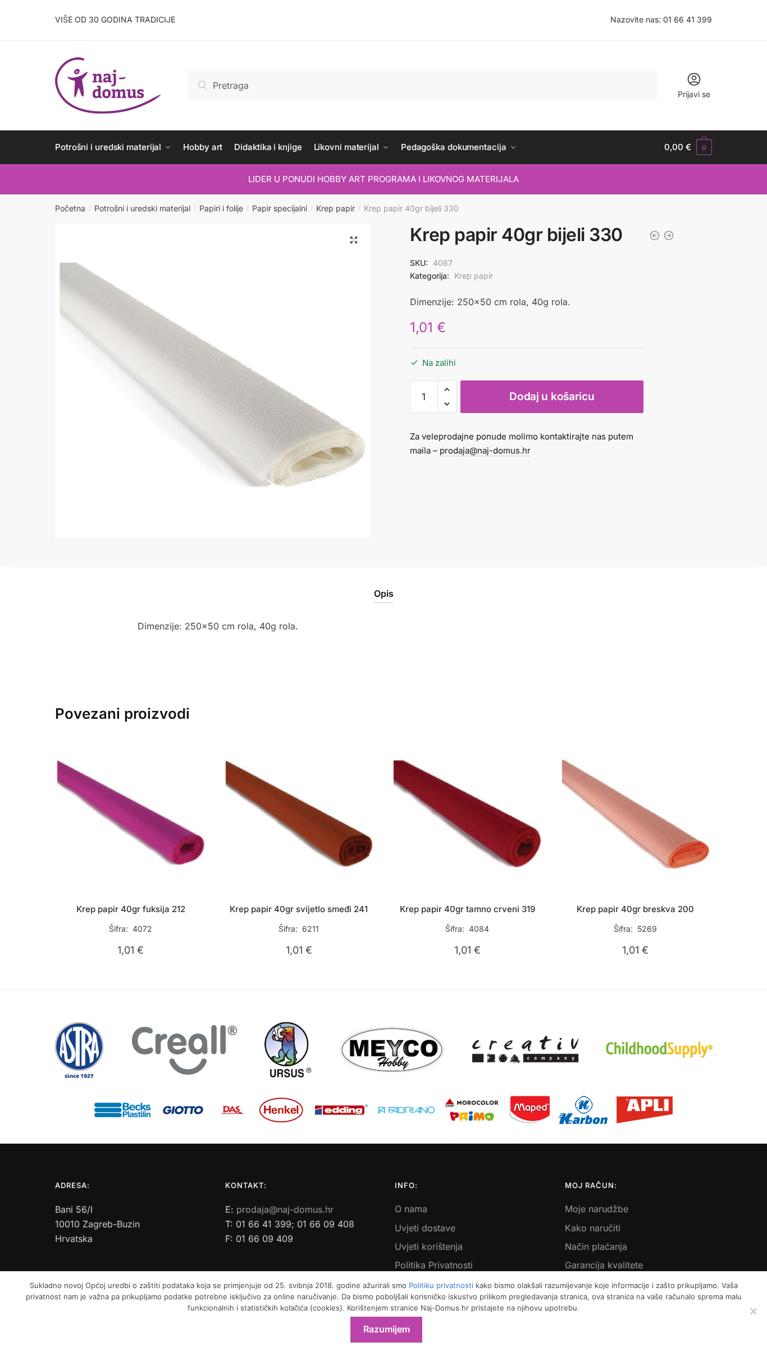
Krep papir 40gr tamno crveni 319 (467, 909)
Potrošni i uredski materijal (142, 208)
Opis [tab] (384, 593)
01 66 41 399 (687, 19)
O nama (411, 1208)
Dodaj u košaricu (551, 396)
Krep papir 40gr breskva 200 (635, 909)
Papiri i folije (221, 208)
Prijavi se (694, 94)
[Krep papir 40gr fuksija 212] (131, 814)
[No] (753, 1311)
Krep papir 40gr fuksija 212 (130, 909)
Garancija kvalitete (604, 1265)
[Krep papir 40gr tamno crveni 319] (467, 814)
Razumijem (386, 1329)
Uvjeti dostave (425, 1228)
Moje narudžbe (596, 1208)
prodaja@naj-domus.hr (485, 450)
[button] (354, 240)
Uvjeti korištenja (429, 1246)
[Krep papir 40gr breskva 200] (635, 814)
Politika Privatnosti (434, 1265)
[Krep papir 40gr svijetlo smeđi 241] (299, 814)
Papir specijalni (279, 208)
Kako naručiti (592, 1228)
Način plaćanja (596, 1246)
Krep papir (335, 208)
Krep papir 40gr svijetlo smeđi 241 (299, 909)
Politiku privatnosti (441, 1285)
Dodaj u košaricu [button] (130, 976)
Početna (70, 208)
